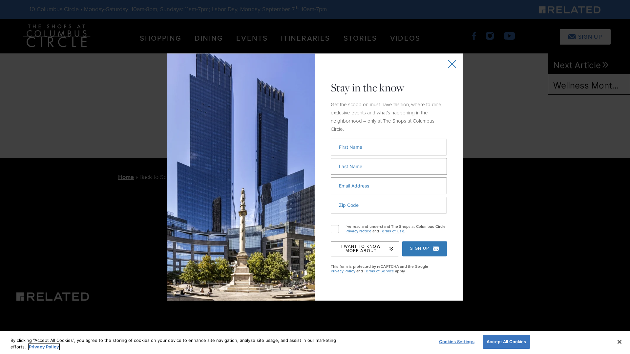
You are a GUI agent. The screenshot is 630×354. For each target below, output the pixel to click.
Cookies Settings (456, 341)
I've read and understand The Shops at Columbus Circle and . (396, 229)
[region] (315, 342)
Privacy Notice (358, 231)
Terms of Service (379, 271)
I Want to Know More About (361, 248)
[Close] (619, 342)
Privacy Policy (343, 271)
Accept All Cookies (506, 341)
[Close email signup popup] (452, 63)
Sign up (419, 248)
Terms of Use (392, 231)
